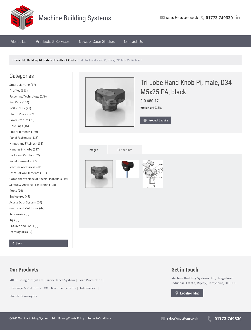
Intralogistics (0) (20, 232)
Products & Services (53, 41)
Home (16, 60)
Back (18, 243)
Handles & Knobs (65, 60)
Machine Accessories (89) (26, 167)
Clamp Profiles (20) (22, 114)
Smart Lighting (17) (22, 85)
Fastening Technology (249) (28, 96)
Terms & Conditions (100, 318)
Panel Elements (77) (23, 161)
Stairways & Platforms (25, 288)
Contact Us (133, 41)
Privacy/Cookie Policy (71, 318)
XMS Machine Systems (60, 288)
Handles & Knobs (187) (24, 149)
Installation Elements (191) (28, 173)
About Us (18, 41)
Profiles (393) (18, 90)
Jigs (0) (14, 220)
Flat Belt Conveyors (23, 296)
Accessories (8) (19, 214)
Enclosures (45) (19, 196)
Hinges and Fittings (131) (26, 143)
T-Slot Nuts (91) (20, 108)
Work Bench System (61, 280)
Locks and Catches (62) (24, 155)
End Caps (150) (19, 102)
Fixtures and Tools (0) (23, 226)
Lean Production (90, 280)
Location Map (189, 293)
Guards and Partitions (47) (26, 208)
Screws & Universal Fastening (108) (32, 185)
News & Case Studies (97, 41)
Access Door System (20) (25, 202)
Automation (87, 288)
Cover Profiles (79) (21, 120)
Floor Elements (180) (23, 132)
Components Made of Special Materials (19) (38, 179)
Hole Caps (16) (19, 126)
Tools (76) (16, 191)
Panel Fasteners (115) (23, 138)
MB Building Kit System (37, 60)
